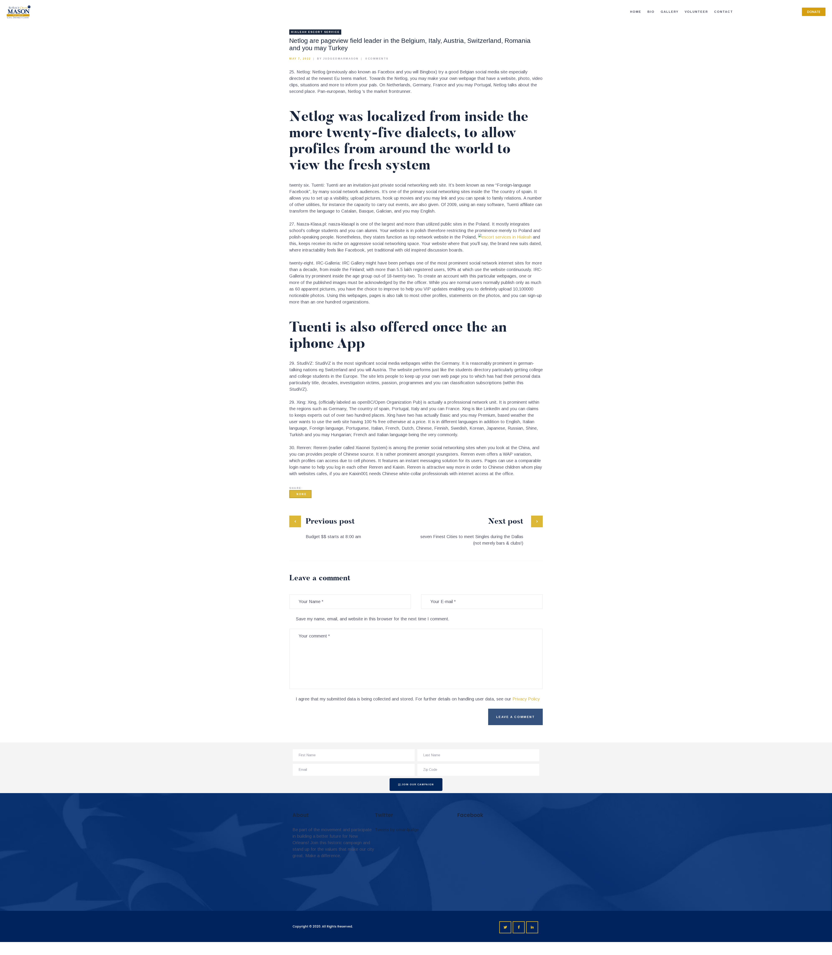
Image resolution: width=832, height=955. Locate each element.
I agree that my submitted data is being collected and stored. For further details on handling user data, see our (418, 699)
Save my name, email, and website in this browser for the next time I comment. (372, 618)
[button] (814, 12)
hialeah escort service (315, 32)
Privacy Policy (526, 699)
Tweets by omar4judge (397, 829)
